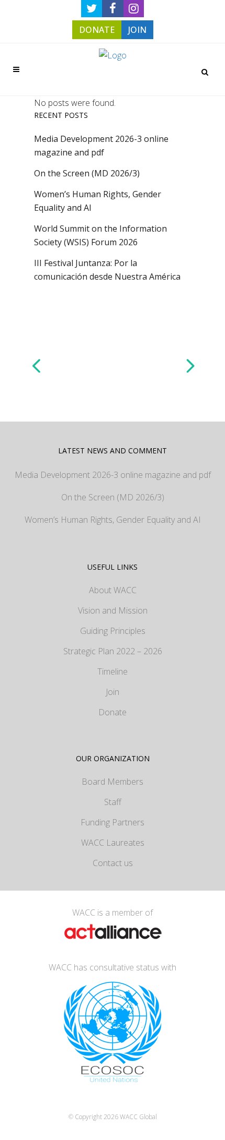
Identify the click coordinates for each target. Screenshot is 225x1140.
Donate (112, 712)
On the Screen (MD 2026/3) (87, 173)
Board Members (112, 781)
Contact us (113, 863)
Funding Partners (112, 822)
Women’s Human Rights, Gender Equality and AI (113, 519)
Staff (112, 802)
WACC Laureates (112, 842)
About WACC (113, 590)
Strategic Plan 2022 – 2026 (112, 651)
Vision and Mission (113, 610)
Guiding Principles (112, 631)
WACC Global (138, 1116)
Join (112, 692)
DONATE (97, 29)
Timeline (112, 671)
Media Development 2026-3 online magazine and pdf (113, 475)
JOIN (137, 29)
